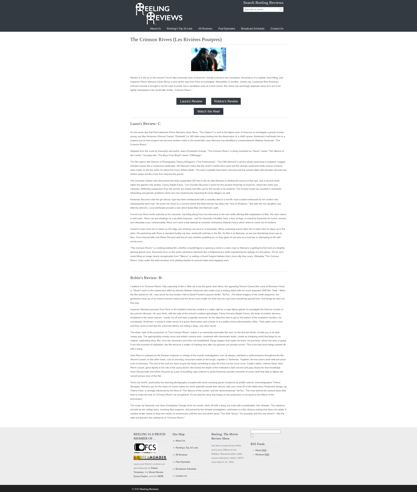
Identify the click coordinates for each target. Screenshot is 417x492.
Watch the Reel (208, 111)
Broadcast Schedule (186, 469)
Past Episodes (183, 462)
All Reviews (181, 454)
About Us (180, 440)
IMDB (160, 476)
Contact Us (181, 476)
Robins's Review (226, 101)
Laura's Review (191, 101)
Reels (260, 450)
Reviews (262, 454)
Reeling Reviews (159, 13)
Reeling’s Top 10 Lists (187, 447)
